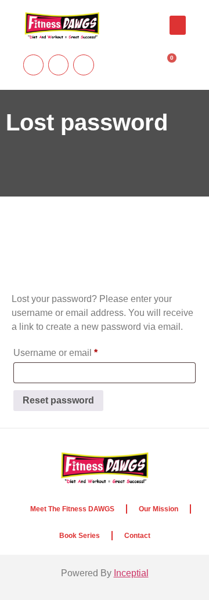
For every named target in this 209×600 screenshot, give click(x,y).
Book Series (79, 536)
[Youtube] (33, 64)
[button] (178, 25)
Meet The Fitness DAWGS (72, 509)
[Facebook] (83, 64)
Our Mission (158, 509)
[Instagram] (58, 64)
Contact (137, 536)
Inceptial (131, 573)
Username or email (74, 351)
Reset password (58, 400)
